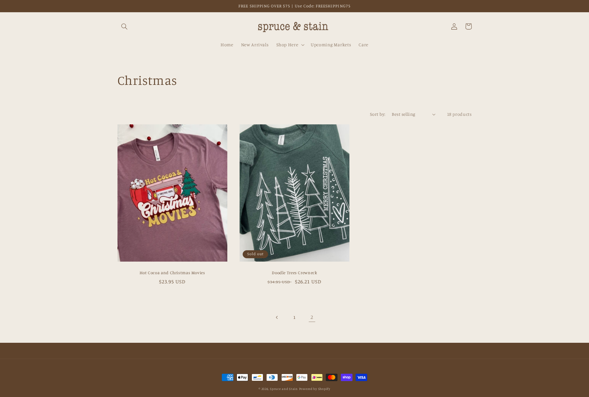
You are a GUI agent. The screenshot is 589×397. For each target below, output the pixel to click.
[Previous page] (277, 317)
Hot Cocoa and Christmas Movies (172, 272)
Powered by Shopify (314, 389)
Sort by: (377, 114)
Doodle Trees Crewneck (294, 272)
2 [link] (311, 317)
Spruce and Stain (284, 389)
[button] (124, 26)
